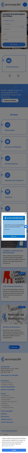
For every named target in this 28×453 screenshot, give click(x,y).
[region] (14, 444)
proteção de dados (9, 445)
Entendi (14, 450)
